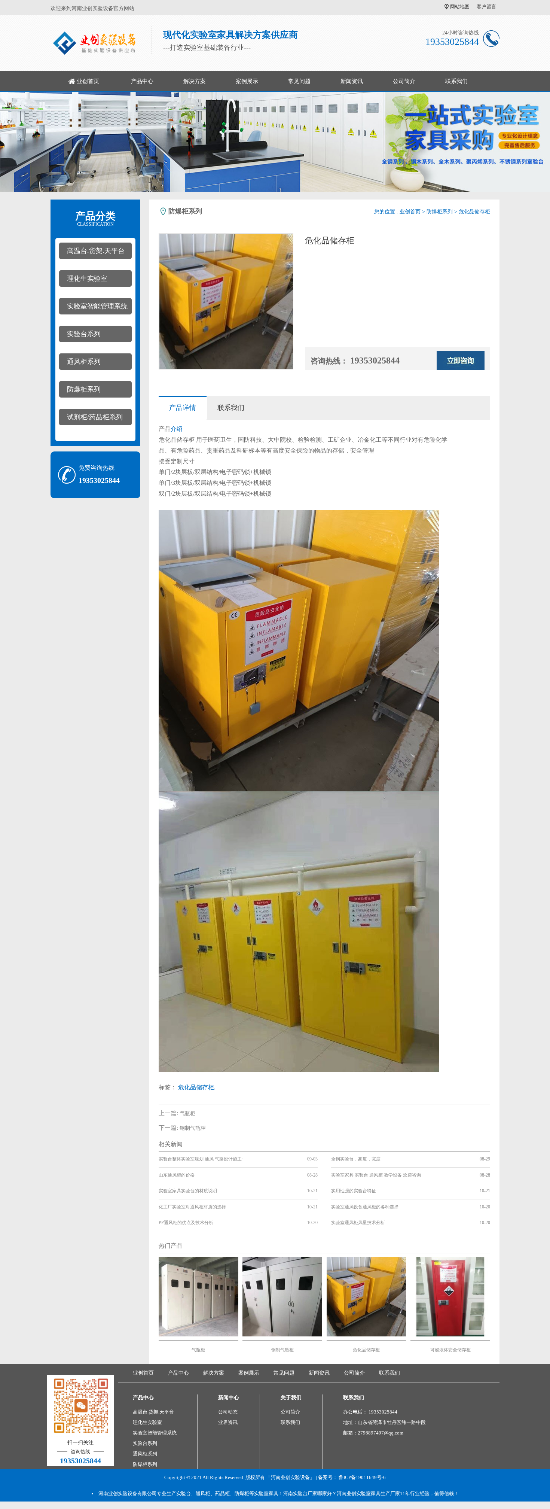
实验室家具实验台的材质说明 (188, 1190)
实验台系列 (84, 334)
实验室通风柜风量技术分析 (358, 1222)
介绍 (177, 429)
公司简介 (404, 81)
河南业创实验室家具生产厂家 (368, 1493)
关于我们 (291, 1397)
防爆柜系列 (84, 389)
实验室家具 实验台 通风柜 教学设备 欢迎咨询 (376, 1175)
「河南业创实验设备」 (290, 1477)
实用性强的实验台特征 (353, 1190)
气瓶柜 (187, 1113)
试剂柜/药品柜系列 (95, 417)
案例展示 (247, 81)
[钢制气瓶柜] (282, 1296)
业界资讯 (228, 1422)
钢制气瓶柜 (193, 1128)
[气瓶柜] (198, 1296)
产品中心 (142, 81)
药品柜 (222, 1493)
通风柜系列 (84, 361)
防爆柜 (242, 1493)
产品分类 (95, 218)
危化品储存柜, (197, 1087)
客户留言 (486, 6)
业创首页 (88, 81)
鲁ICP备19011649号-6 (362, 1477)
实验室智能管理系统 (97, 306)
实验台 (183, 1493)
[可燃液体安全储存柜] (450, 1296)
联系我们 (456, 81)
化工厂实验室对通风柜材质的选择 (192, 1207)
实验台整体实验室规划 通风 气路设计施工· (201, 1159)
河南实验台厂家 (300, 1493)
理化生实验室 (87, 278)
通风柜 (203, 1493)
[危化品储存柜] (366, 1296)
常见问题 (299, 81)
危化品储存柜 (366, 1350)
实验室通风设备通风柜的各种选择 (364, 1207)
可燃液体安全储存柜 (450, 1350)
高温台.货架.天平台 (96, 251)
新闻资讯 (351, 81)
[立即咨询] (461, 360)
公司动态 (228, 1412)
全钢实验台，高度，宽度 (356, 1159)
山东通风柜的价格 (177, 1175)
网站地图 (460, 6)
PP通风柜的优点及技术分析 (186, 1222)
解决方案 (194, 81)
